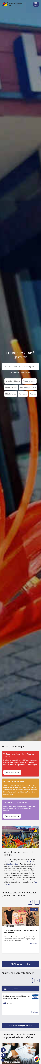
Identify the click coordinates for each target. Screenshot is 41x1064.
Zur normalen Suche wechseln (20, 373)
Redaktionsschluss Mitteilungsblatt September (17, 997)
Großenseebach (13, 864)
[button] (37, 902)
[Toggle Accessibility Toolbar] (3, 1055)
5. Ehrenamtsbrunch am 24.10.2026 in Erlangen (20, 931)
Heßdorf (30, 862)
